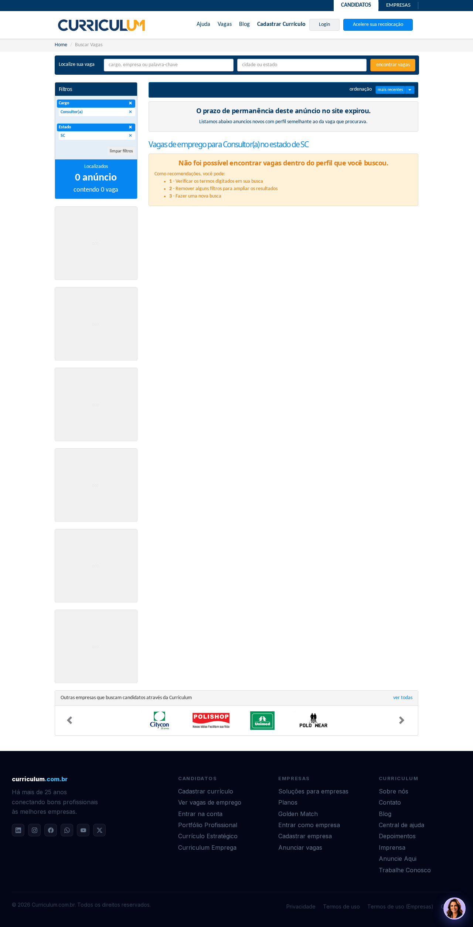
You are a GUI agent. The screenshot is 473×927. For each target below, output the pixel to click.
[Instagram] (34, 830)
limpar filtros (121, 151)
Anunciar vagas (300, 847)
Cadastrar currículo (205, 791)
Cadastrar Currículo (281, 24)
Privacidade (301, 906)
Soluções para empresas (313, 791)
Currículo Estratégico (208, 836)
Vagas (225, 24)
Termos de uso (341, 906)
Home (61, 45)
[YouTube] (83, 830)
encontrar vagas (393, 65)
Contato (390, 802)
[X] (99, 830)
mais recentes (390, 90)
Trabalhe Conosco (405, 870)
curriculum (40, 779)
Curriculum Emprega (207, 847)
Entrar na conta (200, 814)
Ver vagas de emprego (209, 802)
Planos (287, 802)
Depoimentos (397, 836)
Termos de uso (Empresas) (400, 906)
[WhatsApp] (67, 830)
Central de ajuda (401, 825)
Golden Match (298, 814)
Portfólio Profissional (207, 825)
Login (324, 24)
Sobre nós (393, 791)
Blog (244, 24)
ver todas (402, 698)
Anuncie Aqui (397, 858)
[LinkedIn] (18, 830)
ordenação (361, 89)
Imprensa (392, 847)
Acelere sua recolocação (378, 24)
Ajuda (203, 24)
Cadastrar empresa (305, 836)
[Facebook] (50, 830)
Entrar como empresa (309, 825)
